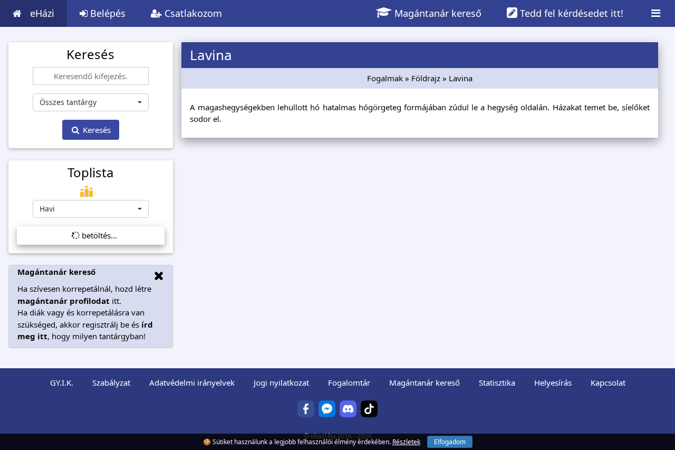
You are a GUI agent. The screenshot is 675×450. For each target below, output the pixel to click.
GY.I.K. (61, 382)
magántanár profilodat (63, 300)
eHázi (42, 13)
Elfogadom (450, 441)
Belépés (107, 13)
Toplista (90, 172)
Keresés (96, 130)
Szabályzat (111, 382)
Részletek (406, 441)
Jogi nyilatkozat (281, 382)
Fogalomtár (349, 382)
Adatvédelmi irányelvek (192, 382)
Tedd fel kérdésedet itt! (570, 13)
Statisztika (497, 382)
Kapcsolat (608, 382)
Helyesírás (553, 382)
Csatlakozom (192, 13)
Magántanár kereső (436, 13)
